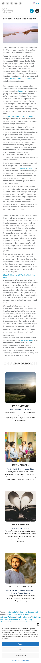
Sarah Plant (13, 619)
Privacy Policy (16, 660)
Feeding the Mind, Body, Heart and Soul (20, 469)
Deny (20, 650)
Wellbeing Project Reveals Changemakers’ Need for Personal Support (20, 591)
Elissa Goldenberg (25, 614)
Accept (20, 644)
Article (8, 614)
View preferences (20, 655)
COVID (14, 614)
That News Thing (25, 619)
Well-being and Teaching (20, 528)
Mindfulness (35, 617)
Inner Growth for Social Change (20, 410)
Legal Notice (25, 660)
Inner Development (31, 612)
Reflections (4, 619)
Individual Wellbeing (15, 612)
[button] (38, 625)
